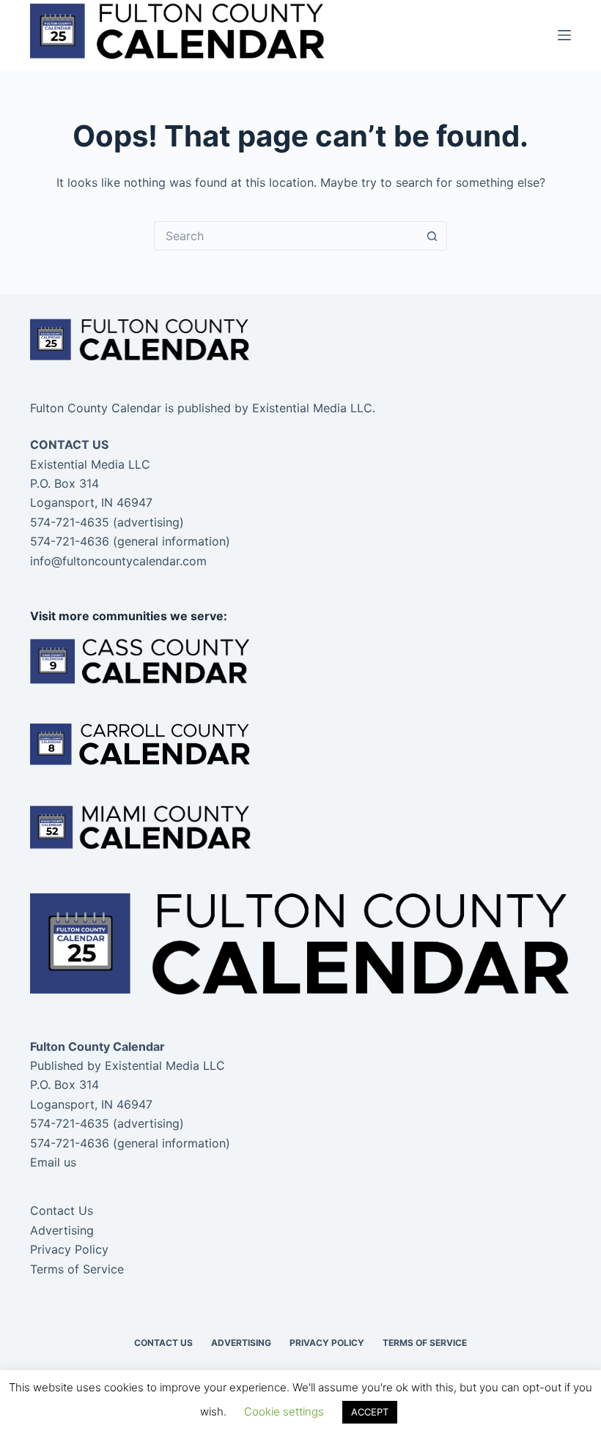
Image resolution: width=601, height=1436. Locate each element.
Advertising (62, 1230)
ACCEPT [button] (369, 1412)
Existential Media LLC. (313, 408)
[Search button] (432, 235)
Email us (53, 1162)
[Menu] (564, 35)
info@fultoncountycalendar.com (118, 561)
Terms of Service (77, 1269)
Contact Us (61, 1210)
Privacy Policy (69, 1249)
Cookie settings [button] (284, 1411)
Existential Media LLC (165, 1065)
